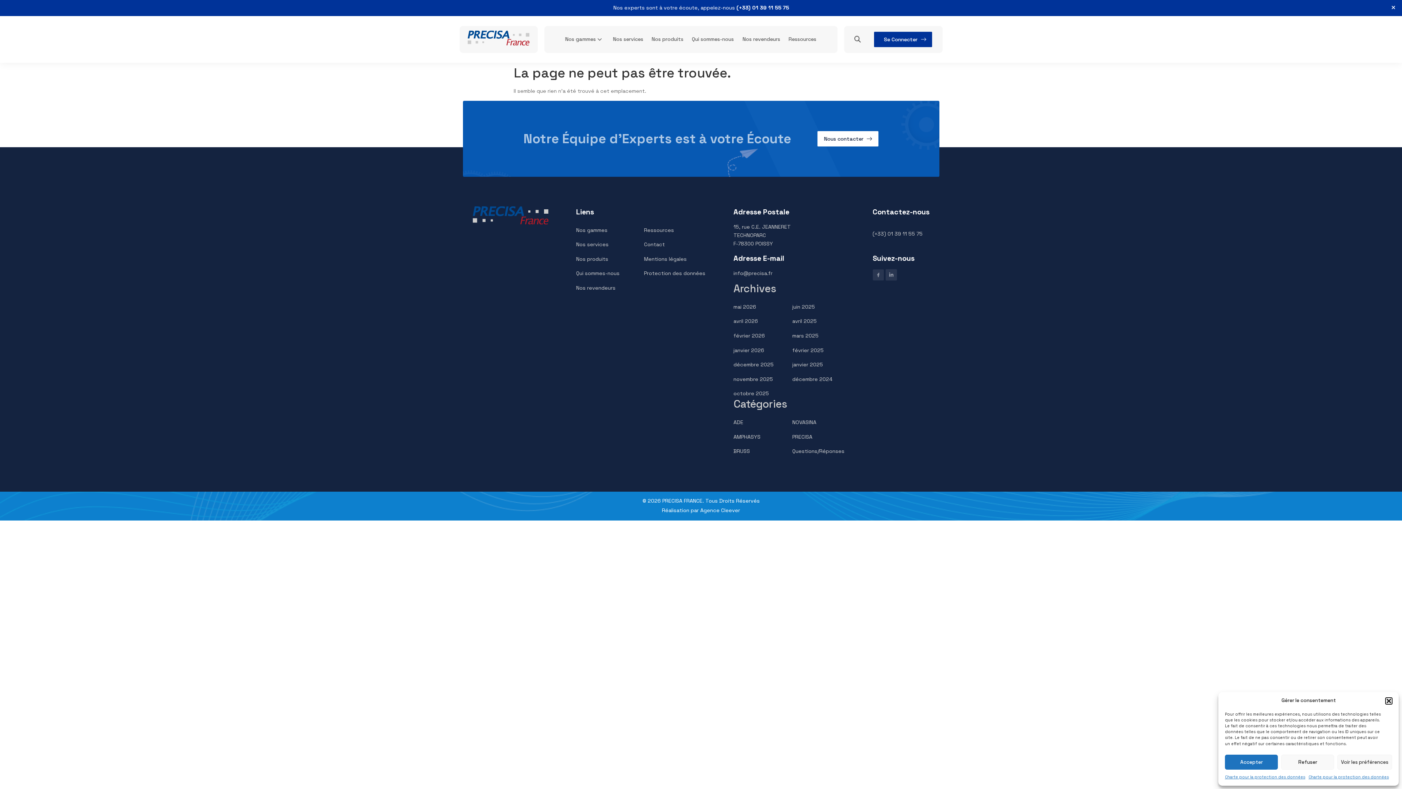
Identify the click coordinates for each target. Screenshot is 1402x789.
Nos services (628, 39)
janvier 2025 (807, 364)
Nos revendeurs (761, 39)
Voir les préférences (1364, 762)
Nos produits (667, 39)
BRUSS (741, 451)
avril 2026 (745, 321)
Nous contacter (843, 139)
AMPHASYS (747, 437)
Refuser (1307, 762)
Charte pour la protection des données (1265, 777)
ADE (738, 422)
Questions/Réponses (818, 451)
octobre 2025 (751, 393)
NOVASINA (804, 422)
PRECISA (802, 437)
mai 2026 (744, 307)
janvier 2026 (748, 350)
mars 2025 (805, 335)
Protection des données (674, 273)
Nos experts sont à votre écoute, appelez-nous (701, 7)
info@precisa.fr (753, 273)
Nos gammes (580, 39)
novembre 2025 (753, 379)
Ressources (802, 39)
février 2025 (808, 350)
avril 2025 (804, 321)
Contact (654, 244)
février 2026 (749, 335)
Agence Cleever (720, 510)
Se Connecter (901, 39)
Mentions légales (665, 259)
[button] (1389, 701)
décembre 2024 (812, 379)
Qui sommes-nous (713, 39)
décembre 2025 (753, 364)
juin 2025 (803, 307)
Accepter (1251, 762)
